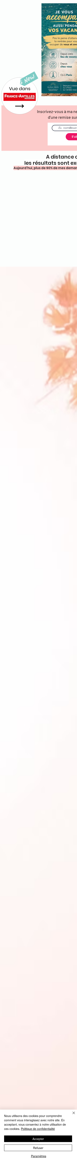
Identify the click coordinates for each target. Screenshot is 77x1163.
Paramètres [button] (38, 1156)
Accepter (38, 1139)
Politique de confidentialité (38, 1129)
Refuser (38, 1148)
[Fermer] (71, 1115)
